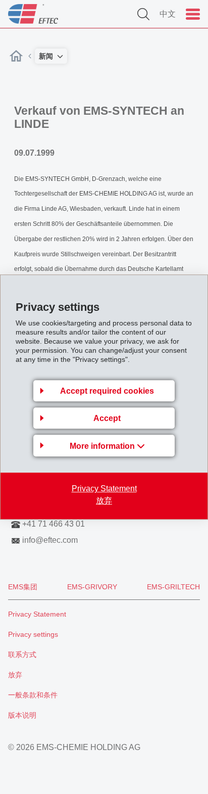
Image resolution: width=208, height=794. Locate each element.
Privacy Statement (104, 488)
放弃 (104, 500)
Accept (107, 418)
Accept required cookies (107, 391)
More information (103, 446)
